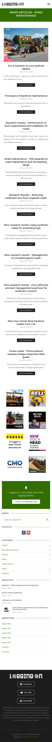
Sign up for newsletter (26, 502)
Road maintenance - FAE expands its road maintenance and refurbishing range (26, 162)
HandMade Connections (30, 737)
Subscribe (27, 701)
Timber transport (7, 564)
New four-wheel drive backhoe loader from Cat (26, 323)
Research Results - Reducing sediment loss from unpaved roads (26, 196)
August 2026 (6, 624)
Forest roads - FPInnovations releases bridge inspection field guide (26, 354)
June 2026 (5, 652)
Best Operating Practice (10, 550)
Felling (4, 569)
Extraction (5, 573)
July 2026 (5, 647)
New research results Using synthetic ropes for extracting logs (26, 226)
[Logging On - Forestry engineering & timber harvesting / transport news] (13, 4)
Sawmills (5, 555)
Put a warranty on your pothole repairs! (26, 67)
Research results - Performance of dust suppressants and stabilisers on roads (26, 125)
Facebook (27, 684)
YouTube (27, 692)
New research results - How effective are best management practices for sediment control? (26, 288)
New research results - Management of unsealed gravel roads (26, 256)
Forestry (5, 545)
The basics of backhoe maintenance (26, 95)
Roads (4, 559)
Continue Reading (26, 85)
